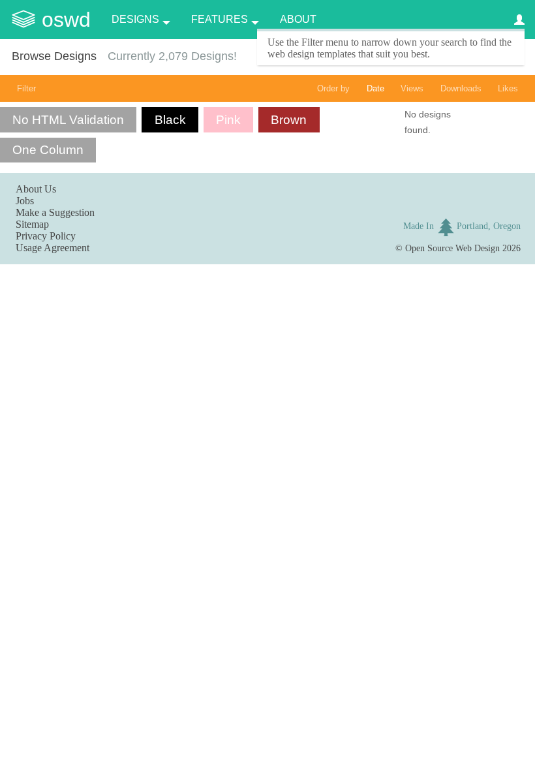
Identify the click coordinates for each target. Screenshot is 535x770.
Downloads (461, 88)
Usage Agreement (52, 247)
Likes (508, 88)
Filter (26, 88)
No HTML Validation (68, 120)
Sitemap (32, 224)
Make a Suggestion (55, 212)
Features (219, 19)
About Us (36, 188)
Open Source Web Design (452, 248)
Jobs (25, 200)
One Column (48, 150)
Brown (289, 120)
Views (412, 88)
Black (170, 120)
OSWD (66, 19)
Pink (228, 120)
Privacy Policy (46, 235)
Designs (135, 19)
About (298, 19)
